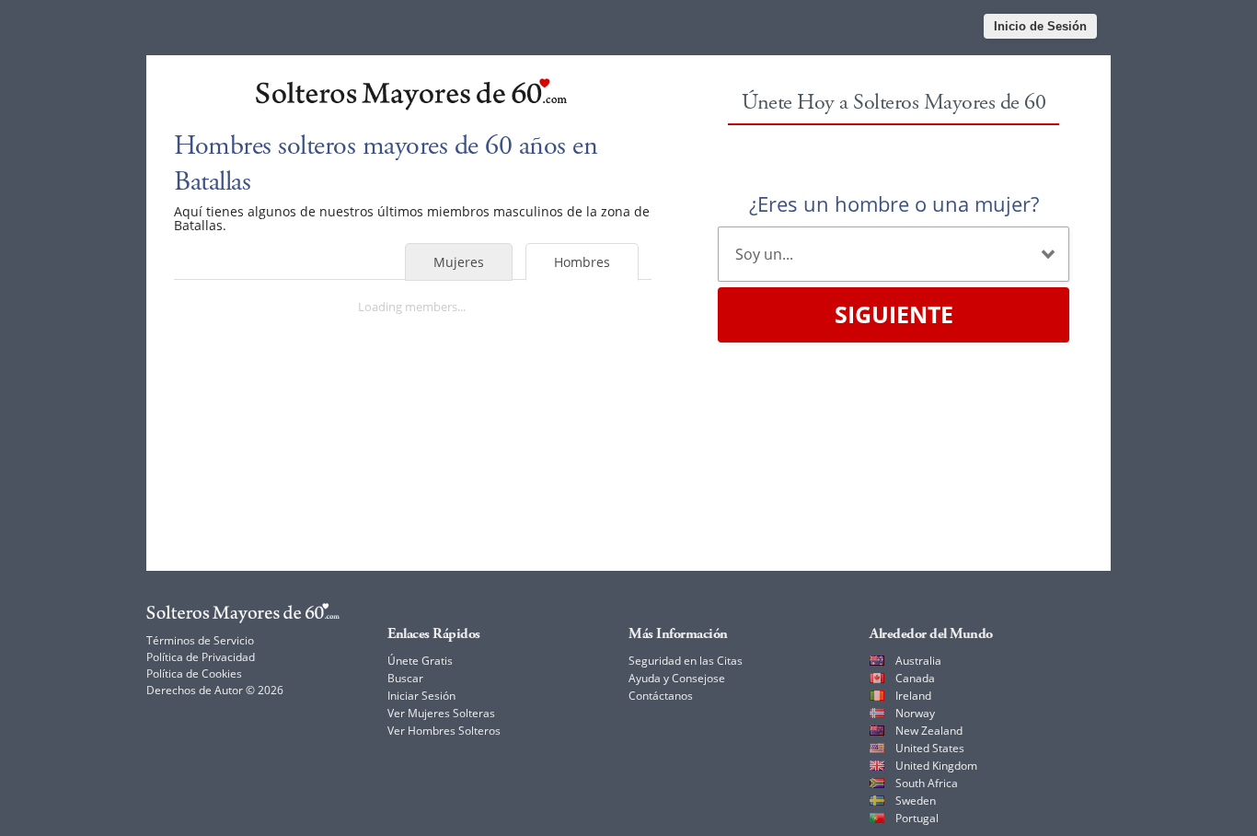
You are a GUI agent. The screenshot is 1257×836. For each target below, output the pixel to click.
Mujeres (458, 262)
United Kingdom (936, 765)
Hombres (582, 262)
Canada (915, 678)
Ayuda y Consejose (676, 678)
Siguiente (894, 314)
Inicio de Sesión (1040, 26)
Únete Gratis (420, 660)
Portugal (917, 818)
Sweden (915, 800)
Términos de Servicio (200, 640)
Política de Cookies (194, 673)
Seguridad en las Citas (685, 660)
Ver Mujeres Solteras (441, 713)
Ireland (913, 695)
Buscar (405, 678)
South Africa (926, 783)
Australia (918, 660)
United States (929, 748)
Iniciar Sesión (421, 695)
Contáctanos (660, 695)
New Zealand (929, 730)
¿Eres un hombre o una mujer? (894, 203)
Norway (915, 713)
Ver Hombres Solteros (444, 730)
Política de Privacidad (200, 657)
